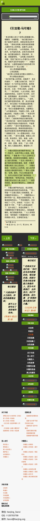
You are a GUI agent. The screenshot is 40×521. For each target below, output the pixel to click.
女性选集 (30, 344)
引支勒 (30, 334)
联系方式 (5, 503)
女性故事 (30, 362)
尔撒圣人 (30, 359)
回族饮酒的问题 (31, 431)
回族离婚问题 (30, 433)
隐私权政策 (5, 506)
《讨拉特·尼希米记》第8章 (30, 309)
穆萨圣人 (6, 452)
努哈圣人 (6, 447)
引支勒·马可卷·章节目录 (17, 10)
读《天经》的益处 (9, 418)
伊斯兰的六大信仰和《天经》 (12, 416)
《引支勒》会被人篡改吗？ (11, 428)
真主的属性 (30, 372)
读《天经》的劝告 (9, 421)
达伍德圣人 (6, 454)
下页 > (33, 238)
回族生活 (28, 412)
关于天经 (30, 352)
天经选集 (30, 338)
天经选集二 (30, 341)
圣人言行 (30, 356)
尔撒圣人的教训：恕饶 (30, 472)
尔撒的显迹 (30, 369)
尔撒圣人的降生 (28, 444)
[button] (5, 16)
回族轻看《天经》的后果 (11, 431)
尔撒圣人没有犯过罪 (29, 469)
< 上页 (7, 238)
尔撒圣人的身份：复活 (30, 457)
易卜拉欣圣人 (7, 449)
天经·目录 (5, 484)
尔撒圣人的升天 (28, 474)
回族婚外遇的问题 (32, 435)
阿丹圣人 (6, 444)
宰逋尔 (30, 331)
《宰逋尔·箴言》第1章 (10, 318)
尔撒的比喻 (30, 366)
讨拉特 (30, 328)
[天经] (3, 3)
